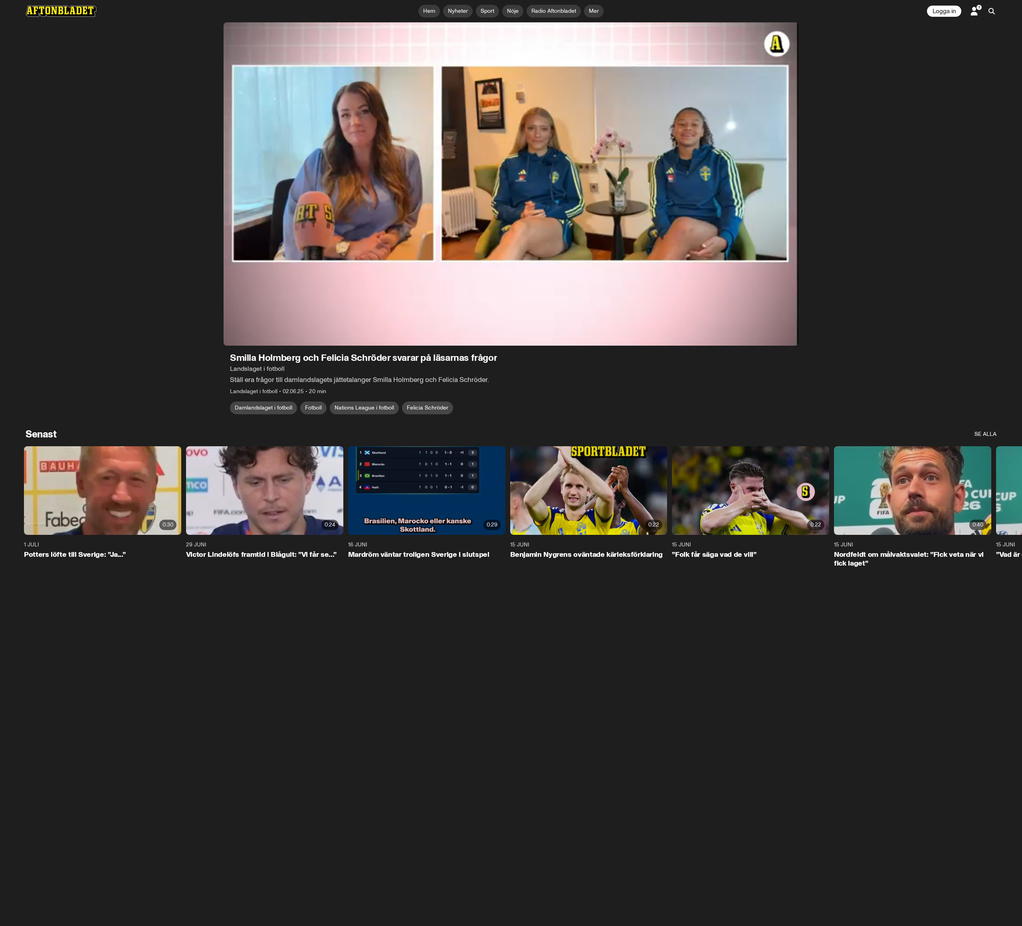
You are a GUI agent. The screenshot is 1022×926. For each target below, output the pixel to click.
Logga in (944, 11)
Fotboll (313, 407)
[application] (511, 184)
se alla (985, 434)
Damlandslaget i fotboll (263, 407)
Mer (594, 11)
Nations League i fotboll (364, 407)
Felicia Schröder (427, 407)
